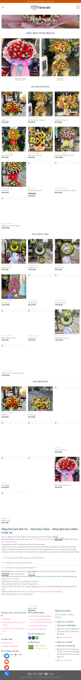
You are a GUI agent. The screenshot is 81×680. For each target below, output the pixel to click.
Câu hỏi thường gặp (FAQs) (40, 616)
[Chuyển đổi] (3, 558)
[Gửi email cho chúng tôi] (33, 637)
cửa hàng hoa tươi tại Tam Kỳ (36, 591)
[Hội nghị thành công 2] (67, 139)
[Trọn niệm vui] (67, 434)
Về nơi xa (5, 303)
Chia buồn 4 (6, 267)
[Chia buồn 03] (67, 286)
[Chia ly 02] (40, 321)
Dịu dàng (5, 485)
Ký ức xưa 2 (60, 267)
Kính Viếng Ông (8, 338)
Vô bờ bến (32, 303)
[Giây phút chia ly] (67, 321)
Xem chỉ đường (65, 637)
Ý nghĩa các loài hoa (10, 646)
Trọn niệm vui (61, 450)
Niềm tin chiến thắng (10, 226)
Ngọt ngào (59, 538)
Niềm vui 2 (6, 520)
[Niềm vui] (13, 104)
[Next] (79, 61)
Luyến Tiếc (32, 267)
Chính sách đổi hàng (38, 629)
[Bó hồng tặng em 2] (67, 469)
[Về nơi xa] (13, 286)
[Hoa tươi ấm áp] (40, 139)
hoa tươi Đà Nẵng (55, 591)
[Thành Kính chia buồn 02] (13, 357)
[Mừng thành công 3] (40, 104)
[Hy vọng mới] (13, 139)
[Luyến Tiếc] (40, 251)
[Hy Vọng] (40, 398)
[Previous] (1, 61)
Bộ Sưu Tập (7, 643)
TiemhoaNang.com (41, 677)
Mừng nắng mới (35, 190)
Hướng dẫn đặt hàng (38, 626)
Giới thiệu (6, 619)
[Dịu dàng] (13, 469)
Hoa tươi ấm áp (34, 155)
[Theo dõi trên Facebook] (29, 637)
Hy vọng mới (6, 155)
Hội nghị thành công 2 (64, 155)
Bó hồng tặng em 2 (63, 485)
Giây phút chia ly (62, 338)
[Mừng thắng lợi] (67, 104)
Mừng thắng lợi (61, 120)
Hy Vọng (31, 415)
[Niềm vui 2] (13, 504)
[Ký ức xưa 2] (67, 251)
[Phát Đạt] (13, 174)
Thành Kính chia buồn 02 (12, 373)
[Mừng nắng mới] (40, 174)
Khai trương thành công (65, 190)
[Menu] (2, 7)
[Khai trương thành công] (67, 174)
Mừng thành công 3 (36, 120)
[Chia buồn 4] (13, 251)
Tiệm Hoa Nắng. (13, 579)
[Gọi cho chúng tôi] (37, 637)
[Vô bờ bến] (40, 286)
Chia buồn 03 (60, 303)
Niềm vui (5, 120)
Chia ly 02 (32, 338)
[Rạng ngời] (40, 531)
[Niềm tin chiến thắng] (13, 209)
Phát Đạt (5, 190)
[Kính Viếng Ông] (13, 321)
